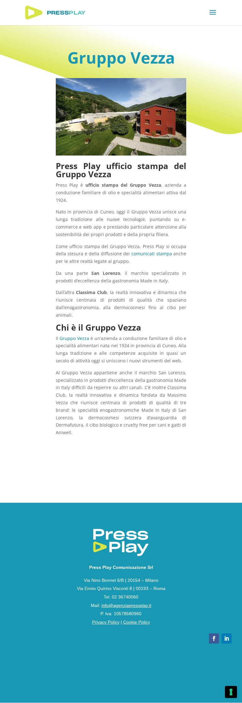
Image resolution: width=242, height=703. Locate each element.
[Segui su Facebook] (214, 638)
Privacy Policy (105, 622)
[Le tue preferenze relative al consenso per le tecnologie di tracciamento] (231, 692)
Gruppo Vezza (74, 338)
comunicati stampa (151, 254)
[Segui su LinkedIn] (227, 638)
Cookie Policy (136, 622)
